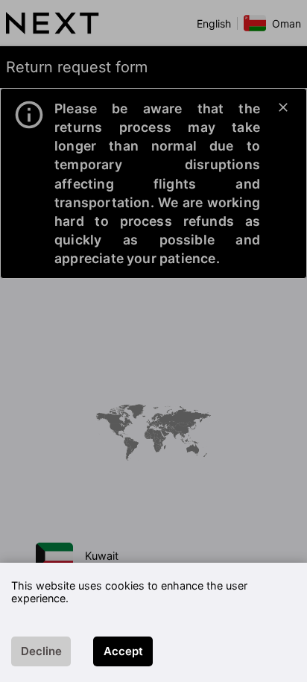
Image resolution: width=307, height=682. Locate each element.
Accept (123, 651)
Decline (41, 651)
